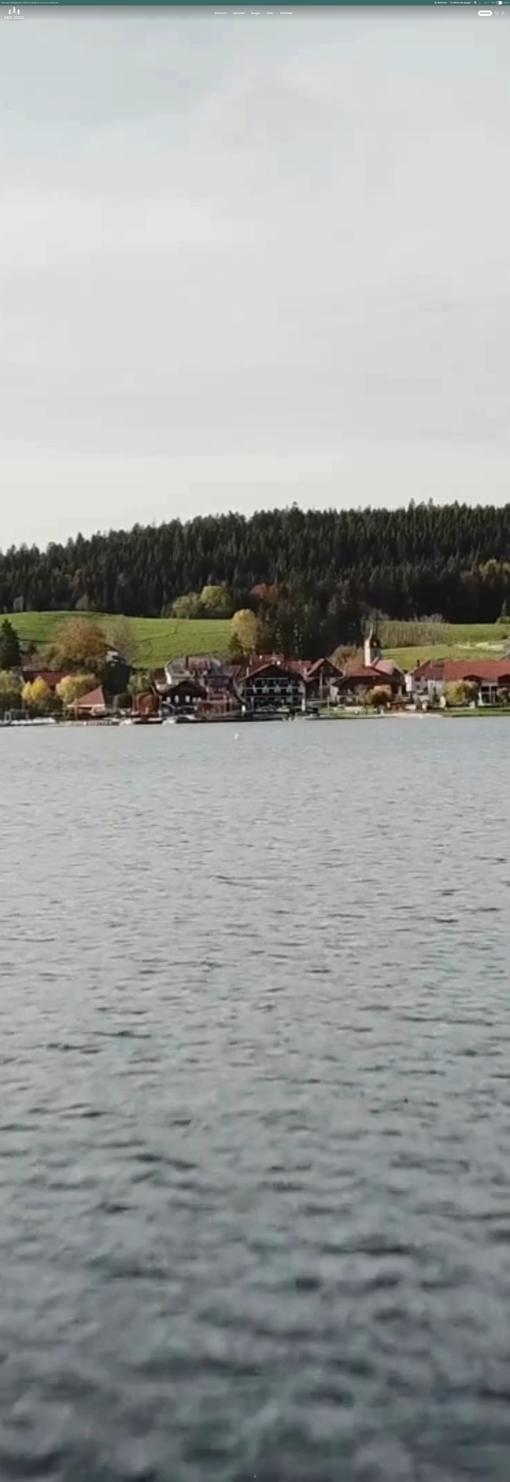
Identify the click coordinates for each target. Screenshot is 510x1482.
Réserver (485, 13)
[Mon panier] (496, 13)
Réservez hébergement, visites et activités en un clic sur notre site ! (30, 3)
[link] (499, 2)
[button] (496, 13)
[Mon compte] (503, 13)
